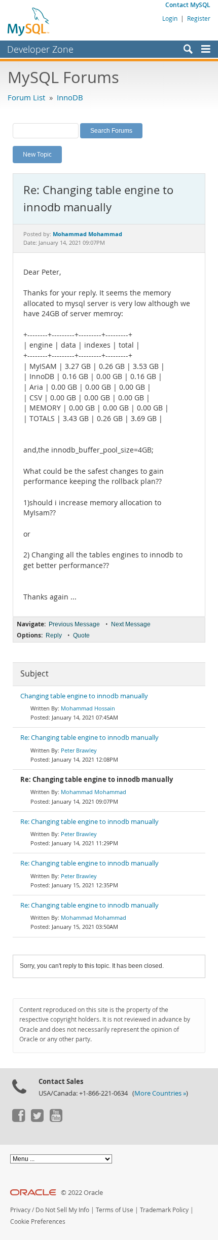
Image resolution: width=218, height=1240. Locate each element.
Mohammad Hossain (88, 708)
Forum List (26, 97)
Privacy (20, 1210)
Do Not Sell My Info (62, 1210)
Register (198, 18)
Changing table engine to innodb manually (84, 696)
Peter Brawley (79, 750)
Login (169, 18)
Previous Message (74, 624)
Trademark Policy (164, 1210)
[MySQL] (29, 21)
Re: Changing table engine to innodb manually (89, 737)
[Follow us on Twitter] (37, 1119)
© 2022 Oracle (82, 1192)
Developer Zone (40, 49)
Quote (81, 635)
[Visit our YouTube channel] (56, 1119)
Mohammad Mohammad (93, 792)
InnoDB (70, 97)
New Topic (37, 154)
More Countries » (160, 1093)
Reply (54, 635)
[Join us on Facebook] (18, 1119)
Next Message (131, 624)
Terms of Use (114, 1210)
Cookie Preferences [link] (37, 1221)
